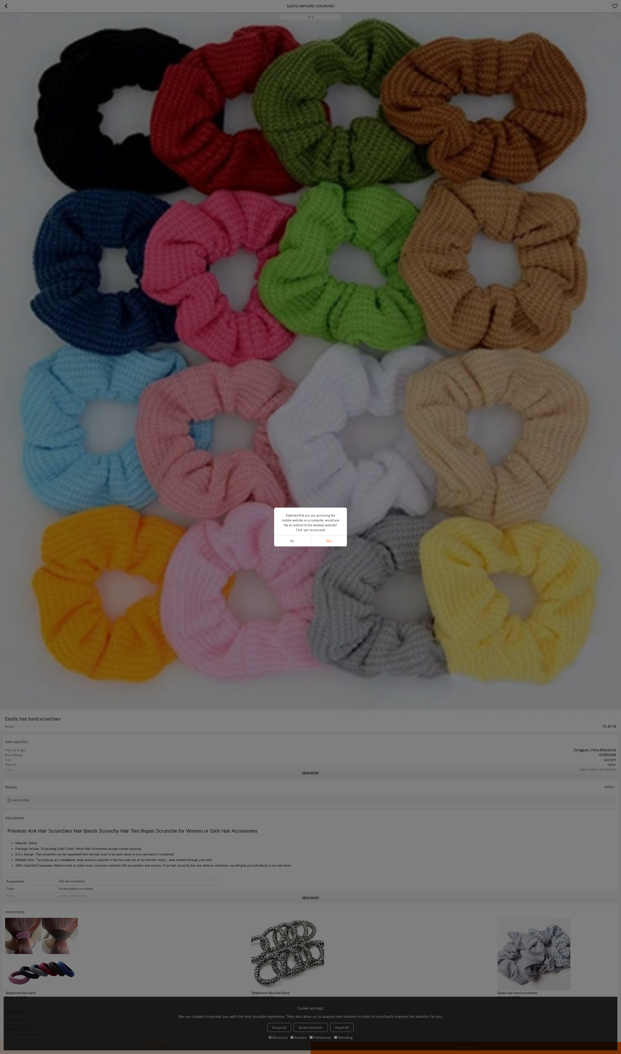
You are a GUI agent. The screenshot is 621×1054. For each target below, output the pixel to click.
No (292, 541)
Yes (329, 541)
